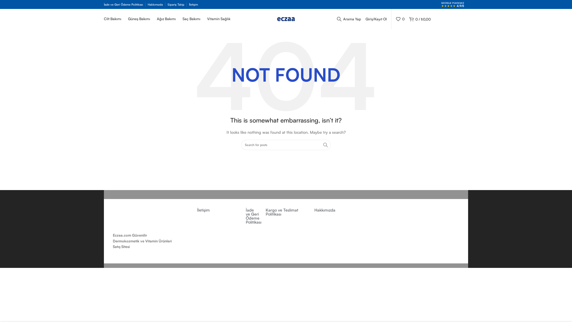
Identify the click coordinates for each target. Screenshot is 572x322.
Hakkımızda (324, 210)
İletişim (203, 210)
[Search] (325, 145)
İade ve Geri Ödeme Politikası (253, 216)
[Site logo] (286, 18)
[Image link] (138, 217)
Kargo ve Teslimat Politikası (282, 212)
